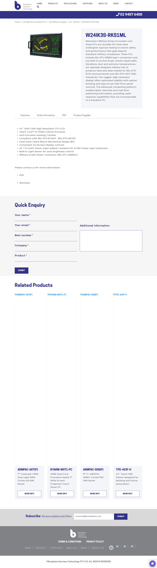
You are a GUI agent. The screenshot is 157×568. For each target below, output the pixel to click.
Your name (22, 215)
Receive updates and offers (49, 516)
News (116, 4)
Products (53, 4)
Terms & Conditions (69, 542)
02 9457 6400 (131, 15)
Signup (120, 517)
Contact (129, 4)
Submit (21, 270)
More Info (29, 494)
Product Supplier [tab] (82, 115)
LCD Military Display (57, 22)
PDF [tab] (64, 115)
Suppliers (88, 4)
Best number (24, 235)
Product (21, 255)
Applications (70, 4)
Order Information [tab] (46, 115)
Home (17, 22)
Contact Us (97, 548)
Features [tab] (25, 115)
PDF (21, 175)
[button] (152, 563)
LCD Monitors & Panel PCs (34, 22)
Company (22, 245)
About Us (102, 4)
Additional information (94, 225)
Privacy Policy (95, 542)
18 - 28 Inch (74, 22)
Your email (22, 225)
